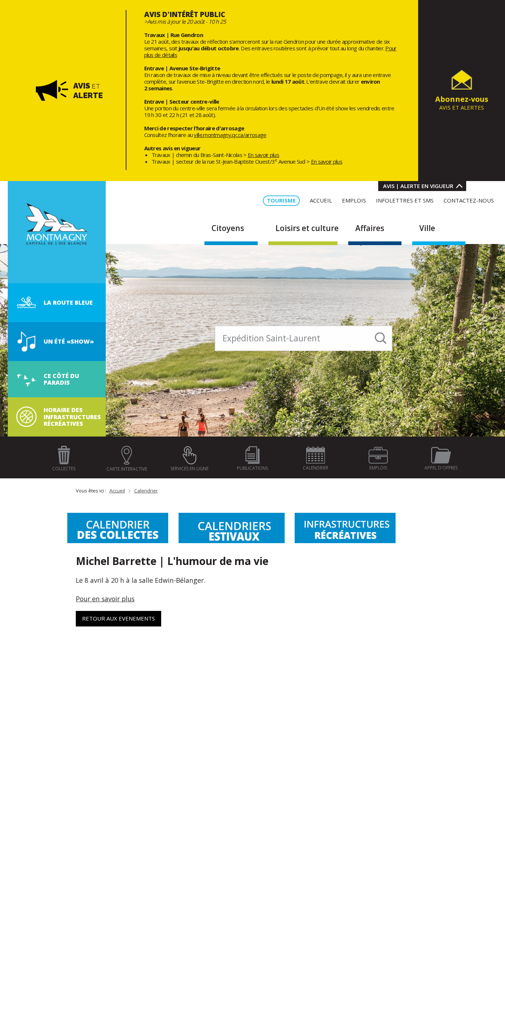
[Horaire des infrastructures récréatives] (26, 416)
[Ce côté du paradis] (26, 378)
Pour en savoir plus (105, 598)
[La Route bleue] (26, 302)
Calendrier (146, 490)
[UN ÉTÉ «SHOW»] (26, 341)
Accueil (117, 490)
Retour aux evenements (118, 618)
